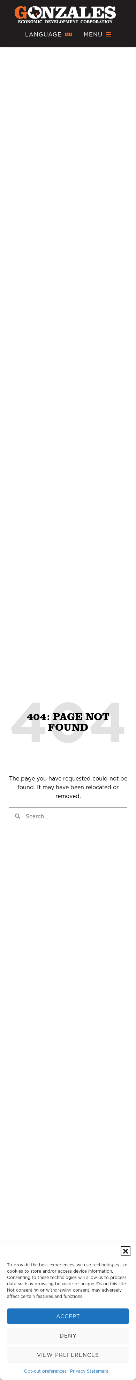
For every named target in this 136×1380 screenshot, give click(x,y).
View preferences (68, 1355)
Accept (68, 1316)
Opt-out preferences (45, 1371)
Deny (68, 1335)
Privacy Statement (89, 1371)
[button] (125, 1251)
